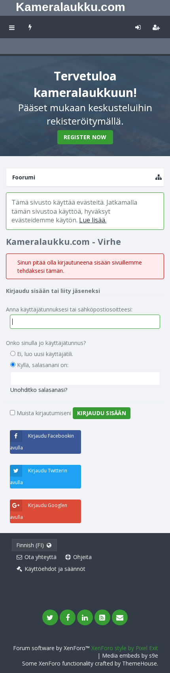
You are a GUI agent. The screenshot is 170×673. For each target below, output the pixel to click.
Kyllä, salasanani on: (41, 365)
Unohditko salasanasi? (38, 389)
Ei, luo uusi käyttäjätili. (44, 354)
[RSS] (102, 617)
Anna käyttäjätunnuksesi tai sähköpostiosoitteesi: (69, 309)
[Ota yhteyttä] (120, 617)
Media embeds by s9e (130, 655)
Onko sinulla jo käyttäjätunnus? (46, 343)
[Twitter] (50, 617)
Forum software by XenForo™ (52, 648)
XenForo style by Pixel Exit (124, 648)
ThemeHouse (139, 663)
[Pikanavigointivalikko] (158, 177)
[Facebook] (68, 617)
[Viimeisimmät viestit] (30, 27)
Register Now (85, 137)
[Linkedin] (85, 617)
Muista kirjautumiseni (43, 413)
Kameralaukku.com (70, 6)
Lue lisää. (92, 220)
